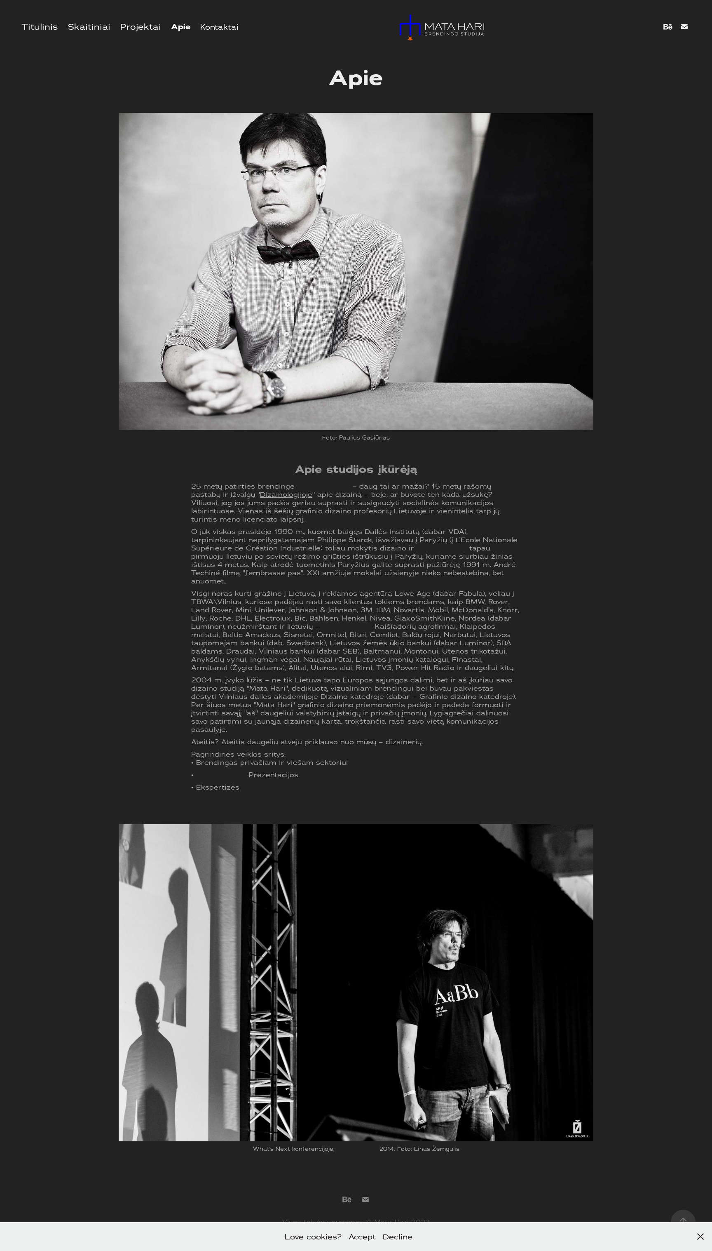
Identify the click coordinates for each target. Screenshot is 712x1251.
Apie (180, 27)
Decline (397, 1236)
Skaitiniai (89, 26)
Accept (362, 1236)
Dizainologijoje (286, 494)
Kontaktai (219, 26)
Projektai (140, 26)
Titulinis (39, 26)
